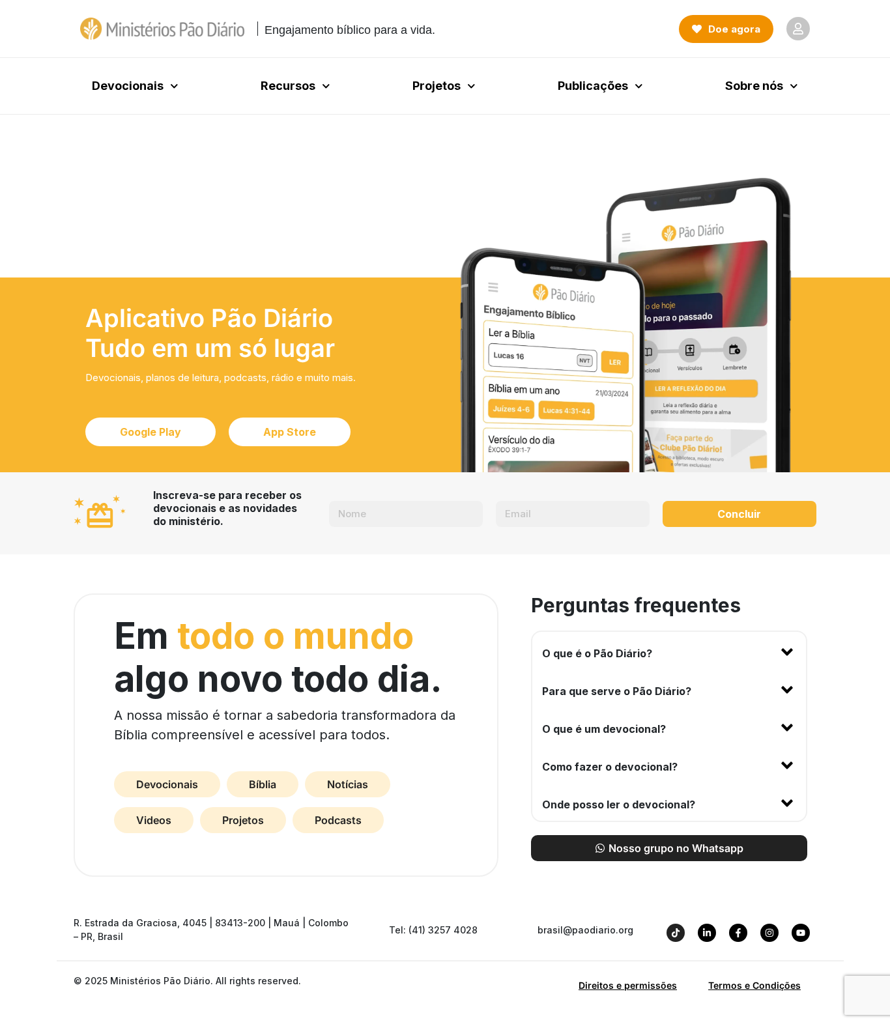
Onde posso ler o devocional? (618, 804)
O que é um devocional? (604, 728)
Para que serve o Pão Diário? (616, 691)
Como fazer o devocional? (610, 766)
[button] (669, 651)
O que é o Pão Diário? (597, 653)
